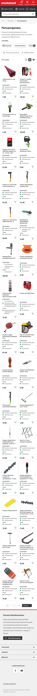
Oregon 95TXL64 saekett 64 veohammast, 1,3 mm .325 (9, 477)
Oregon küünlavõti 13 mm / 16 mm (9, 546)
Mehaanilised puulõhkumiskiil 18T (8, 257)
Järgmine (25, 605)
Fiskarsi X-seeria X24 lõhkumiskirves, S (9, 220)
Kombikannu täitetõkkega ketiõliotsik (24, 221)
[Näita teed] (3, 21)
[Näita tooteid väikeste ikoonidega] (29, 59)
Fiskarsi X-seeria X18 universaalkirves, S (9, 185)
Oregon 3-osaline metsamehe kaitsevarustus (25, 80)
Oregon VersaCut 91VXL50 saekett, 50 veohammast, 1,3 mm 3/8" (26, 547)
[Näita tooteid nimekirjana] (33, 59)
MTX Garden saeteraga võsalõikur (9, 406)
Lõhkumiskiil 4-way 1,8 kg (8, 80)
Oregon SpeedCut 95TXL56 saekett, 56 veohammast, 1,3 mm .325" (26, 512)
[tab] (20, 9)
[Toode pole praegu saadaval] (15, 275)
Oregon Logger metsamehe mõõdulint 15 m (9, 336)
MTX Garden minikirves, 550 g (25, 150)
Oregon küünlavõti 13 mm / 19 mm (26, 406)
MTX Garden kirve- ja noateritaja (9, 115)
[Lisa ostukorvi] (15, 96)
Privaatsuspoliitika (9, 684)
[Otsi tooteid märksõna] (33, 14)
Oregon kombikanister (27, 293)
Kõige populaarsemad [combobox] (12, 52)
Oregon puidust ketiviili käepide (7, 370)
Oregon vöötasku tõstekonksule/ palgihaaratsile (8, 582)
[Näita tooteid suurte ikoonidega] (26, 59)
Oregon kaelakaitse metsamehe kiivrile (26, 257)
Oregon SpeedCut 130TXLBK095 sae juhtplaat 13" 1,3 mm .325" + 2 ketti (26, 477)
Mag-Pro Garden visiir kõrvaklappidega (27, 335)
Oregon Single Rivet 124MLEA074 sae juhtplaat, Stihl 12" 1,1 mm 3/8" (9, 441)
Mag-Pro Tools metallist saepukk (26, 441)
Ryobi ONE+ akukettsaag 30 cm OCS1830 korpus (26, 116)
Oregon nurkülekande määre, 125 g (27, 370)
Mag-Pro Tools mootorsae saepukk (26, 581)
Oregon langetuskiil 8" (9, 510)
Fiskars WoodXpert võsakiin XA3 (26, 185)
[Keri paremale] (34, 45)
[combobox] (16, 14)
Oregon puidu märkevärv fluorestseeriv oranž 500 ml (9, 294)
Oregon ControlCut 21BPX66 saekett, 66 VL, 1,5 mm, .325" (9, 151)
